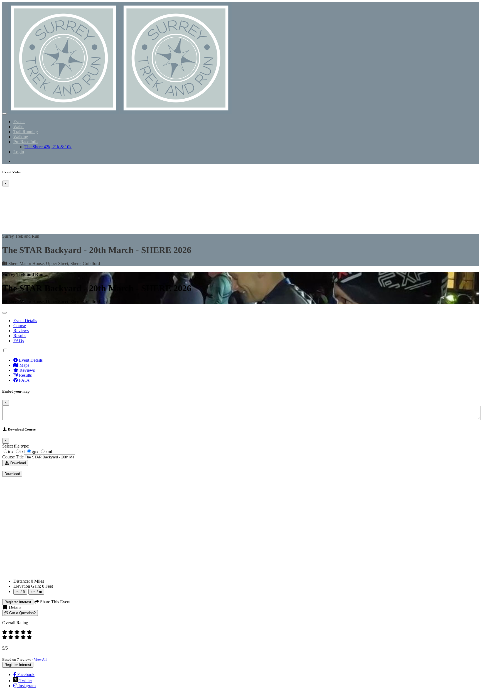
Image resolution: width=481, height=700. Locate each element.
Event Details (25, 320)
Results (19, 335)
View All (40, 659)
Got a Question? (22, 613)
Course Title (13, 456)
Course (19, 325)
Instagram (26, 685)
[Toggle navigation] (4, 114)
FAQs (18, 340)
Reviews (21, 330)
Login (18, 151)
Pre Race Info (25, 141)
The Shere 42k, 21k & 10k (48, 146)
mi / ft (20, 592)
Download (17, 463)
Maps (23, 365)
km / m (36, 592)
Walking (20, 136)
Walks (18, 126)
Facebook (25, 674)
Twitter (25, 680)
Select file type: (15, 446)
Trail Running (25, 131)
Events (19, 121)
